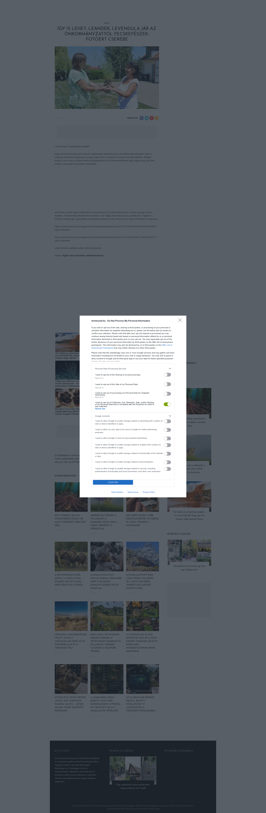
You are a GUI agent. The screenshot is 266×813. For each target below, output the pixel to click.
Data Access (133, 492)
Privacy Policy (149, 492)
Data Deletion (117, 492)
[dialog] (133, 406)
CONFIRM (113, 482)
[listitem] (133, 368)
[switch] (167, 375)
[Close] (181, 321)
